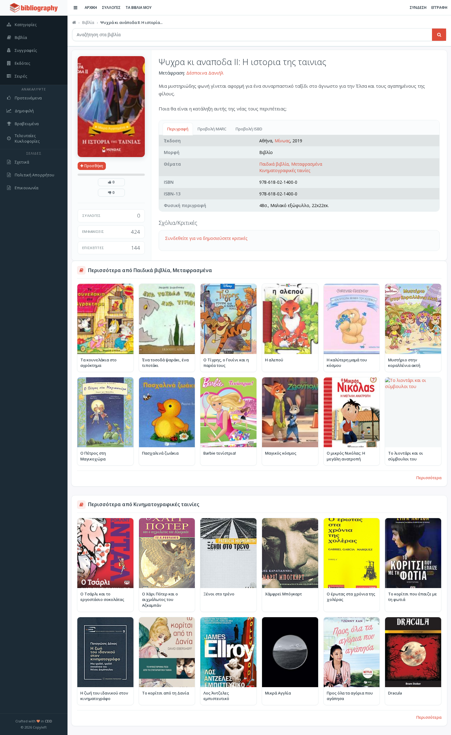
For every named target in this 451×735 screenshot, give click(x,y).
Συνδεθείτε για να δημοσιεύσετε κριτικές (206, 238)
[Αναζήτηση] (439, 35)
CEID (48, 721)
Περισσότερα (428, 477)
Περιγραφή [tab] (177, 129)
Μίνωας (282, 141)
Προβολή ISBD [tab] (249, 129)
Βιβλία (88, 22)
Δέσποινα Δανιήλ (204, 73)
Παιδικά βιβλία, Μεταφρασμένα (290, 164)
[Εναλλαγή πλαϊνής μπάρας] (75, 7)
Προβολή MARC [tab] (212, 129)
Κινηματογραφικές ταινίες (284, 170)
